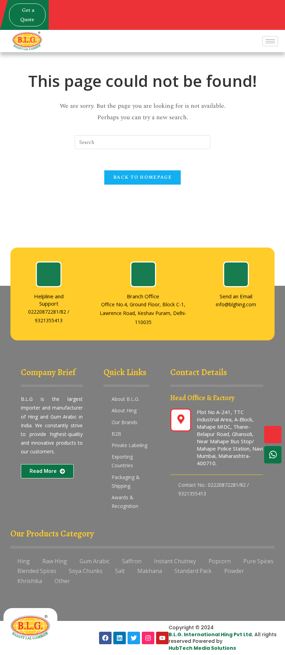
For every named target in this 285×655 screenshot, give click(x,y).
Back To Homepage (142, 177)
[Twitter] (134, 638)
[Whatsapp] (273, 454)
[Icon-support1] (273, 434)
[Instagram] (148, 638)
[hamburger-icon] (270, 41)
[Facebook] (105, 638)
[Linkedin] (119, 638)
